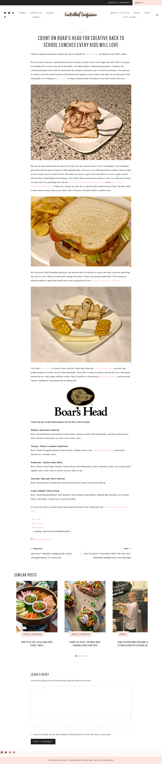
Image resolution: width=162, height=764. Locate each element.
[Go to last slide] (18, 617)
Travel (50, 13)
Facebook (39, 523)
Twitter (38, 519)
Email (70, 727)
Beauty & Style (120, 13)
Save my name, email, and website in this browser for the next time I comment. (72, 734)
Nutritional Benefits (108, 376)
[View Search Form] (157, 15)
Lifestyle (36, 13)
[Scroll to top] (154, 758)
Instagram (39, 527)
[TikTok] (5, 17)
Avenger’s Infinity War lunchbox (105, 280)
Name (36, 727)
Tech (147, 13)
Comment (38, 688)
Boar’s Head (91, 54)
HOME (22, 13)
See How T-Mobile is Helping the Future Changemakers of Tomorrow (51, 553)
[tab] (76, 656)
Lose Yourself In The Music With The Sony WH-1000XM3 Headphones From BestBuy (107, 553)
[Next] (144, 617)
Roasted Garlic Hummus (102, 450)
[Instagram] (9, 13)
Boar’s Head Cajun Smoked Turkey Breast (86, 182)
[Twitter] (13, 13)
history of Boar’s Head (104, 368)
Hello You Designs (103, 760)
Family (37, 17)
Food (137, 13)
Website (105, 727)
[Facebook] (5, 13)
